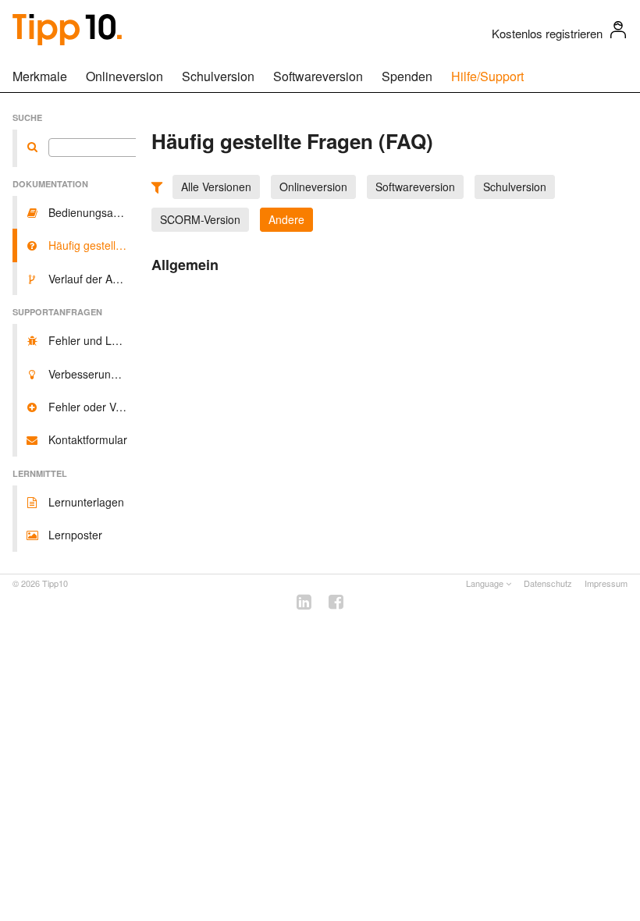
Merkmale (39, 76)
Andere (286, 219)
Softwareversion (318, 76)
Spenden (407, 76)
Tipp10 (55, 583)
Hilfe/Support (487, 76)
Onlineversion (124, 76)
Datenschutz (548, 583)
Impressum (606, 583)
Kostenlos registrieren (547, 33)
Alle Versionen (216, 186)
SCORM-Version (200, 219)
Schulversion (218, 76)
